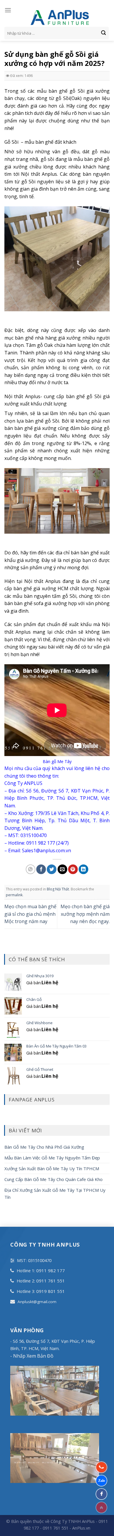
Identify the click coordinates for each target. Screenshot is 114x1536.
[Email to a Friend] (62, 869)
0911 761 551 (50, 1281)
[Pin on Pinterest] (73, 869)
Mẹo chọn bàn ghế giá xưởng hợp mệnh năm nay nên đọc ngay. (85, 914)
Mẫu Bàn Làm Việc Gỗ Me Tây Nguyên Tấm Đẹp (52, 1158)
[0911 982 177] (101, 1467)
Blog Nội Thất (58, 889)
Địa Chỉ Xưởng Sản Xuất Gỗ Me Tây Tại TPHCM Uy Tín (55, 1193)
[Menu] (7, 10)
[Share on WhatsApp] (30, 869)
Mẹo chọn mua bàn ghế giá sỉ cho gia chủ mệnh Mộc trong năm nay (30, 914)
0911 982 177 (50, 1270)
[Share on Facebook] (41, 869)
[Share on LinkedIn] (83, 869)
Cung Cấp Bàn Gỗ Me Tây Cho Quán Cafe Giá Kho (53, 1179)
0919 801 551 (50, 1291)
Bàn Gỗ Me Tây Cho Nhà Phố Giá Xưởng (44, 1147)
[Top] (101, 1507)
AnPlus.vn (81, 1528)
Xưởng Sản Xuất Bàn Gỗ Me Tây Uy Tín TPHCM (51, 1168)
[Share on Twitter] (51, 869)
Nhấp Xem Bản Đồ (32, 1356)
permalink (14, 894)
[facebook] (101, 1494)
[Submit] (103, 33)
